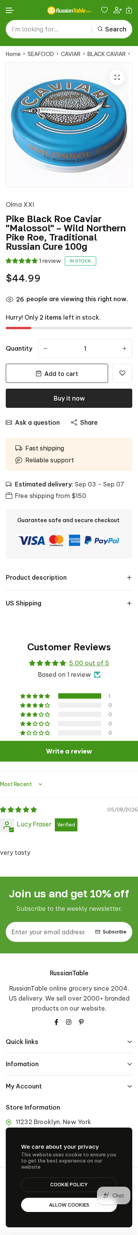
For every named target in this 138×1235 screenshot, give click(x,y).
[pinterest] (81, 1021)
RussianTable (69, 973)
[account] (117, 10)
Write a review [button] (69, 751)
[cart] (129, 10)
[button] (10, 10)
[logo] (69, 10)
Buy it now (69, 398)
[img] (18, 809)
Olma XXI (20, 204)
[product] (117, 77)
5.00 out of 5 (89, 663)
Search (116, 29)
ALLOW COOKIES (69, 1205)
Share (89, 422)
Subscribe (115, 931)
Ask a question (37, 422)
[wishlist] (105, 10)
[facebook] (56, 1021)
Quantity (19, 348)
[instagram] (68, 1021)
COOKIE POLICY (69, 1184)
